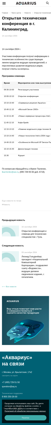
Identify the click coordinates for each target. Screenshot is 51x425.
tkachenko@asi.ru (10, 172)
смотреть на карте (10, 375)
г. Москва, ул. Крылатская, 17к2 (17, 372)
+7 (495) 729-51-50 (11, 382)
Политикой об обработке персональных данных (25, 411)
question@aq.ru (9, 386)
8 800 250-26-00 (9, 397)
